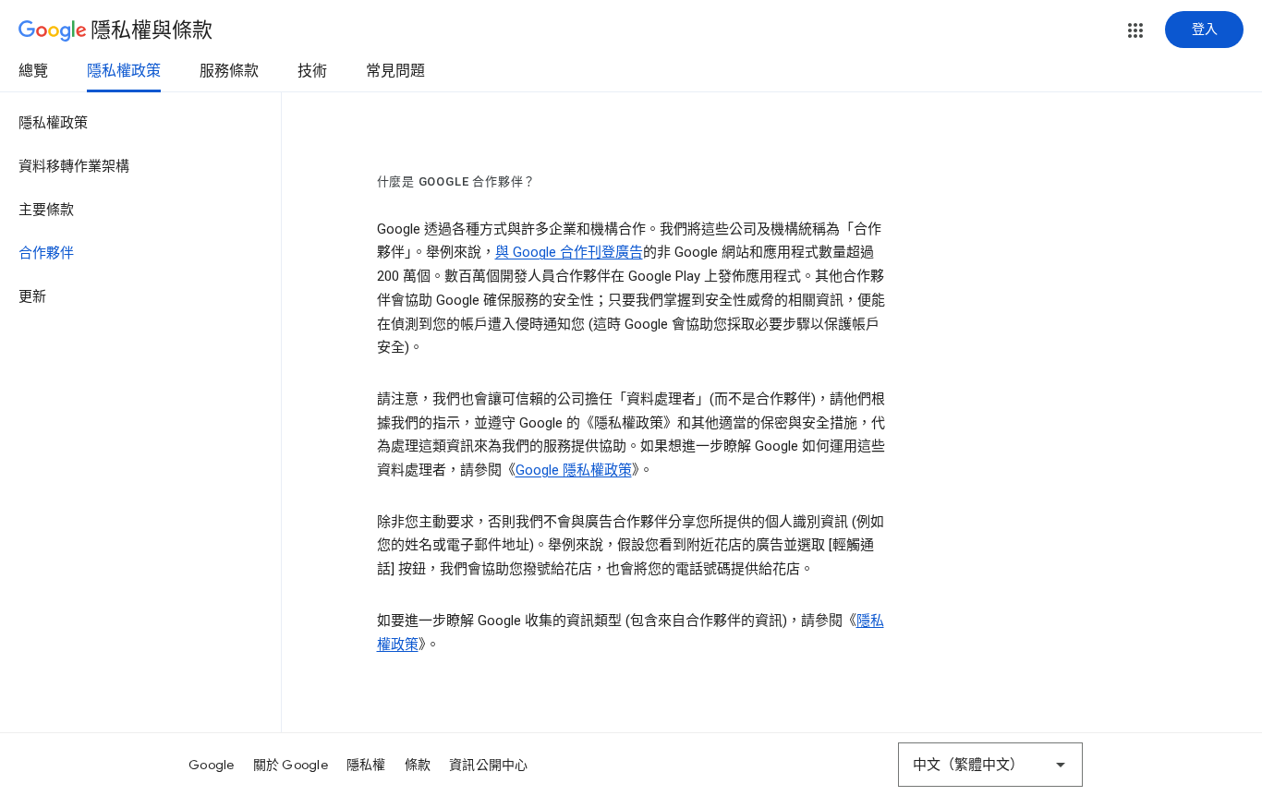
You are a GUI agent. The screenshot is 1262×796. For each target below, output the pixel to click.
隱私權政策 (124, 71)
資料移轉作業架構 (73, 166)
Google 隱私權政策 (574, 470)
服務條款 (229, 71)
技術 (312, 71)
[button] (1135, 30)
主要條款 (46, 209)
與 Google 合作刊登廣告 (569, 252)
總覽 (33, 71)
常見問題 (395, 71)
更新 (32, 296)
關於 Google (290, 764)
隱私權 (366, 764)
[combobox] (990, 764)
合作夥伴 (46, 253)
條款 (418, 764)
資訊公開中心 (488, 764)
